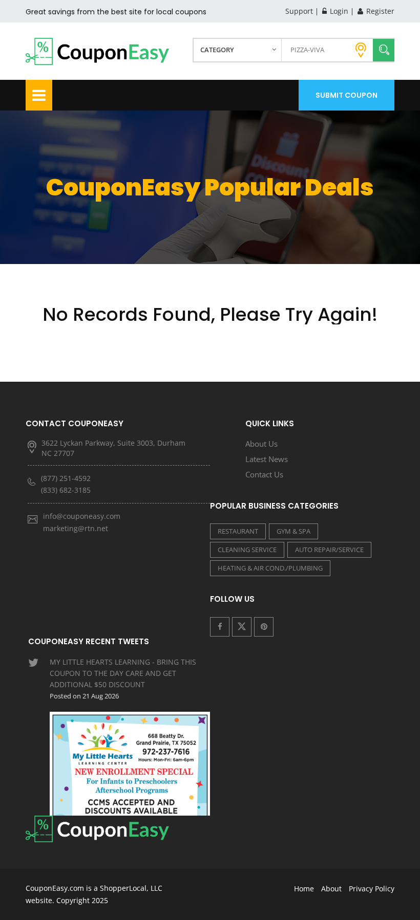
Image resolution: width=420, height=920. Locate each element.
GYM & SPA (293, 531)
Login (338, 11)
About (331, 888)
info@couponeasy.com (81, 516)
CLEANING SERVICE (247, 549)
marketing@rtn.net (75, 528)
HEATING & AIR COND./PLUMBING (270, 568)
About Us (261, 444)
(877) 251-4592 (66, 478)
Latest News (266, 459)
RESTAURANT (238, 531)
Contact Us (264, 474)
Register (379, 11)
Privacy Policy (371, 888)
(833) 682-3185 (66, 490)
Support (299, 11)
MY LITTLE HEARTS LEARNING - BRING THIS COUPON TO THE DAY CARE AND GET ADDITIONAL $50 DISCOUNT (123, 678)
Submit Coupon (346, 95)
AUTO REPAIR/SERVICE (329, 549)
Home (304, 888)
